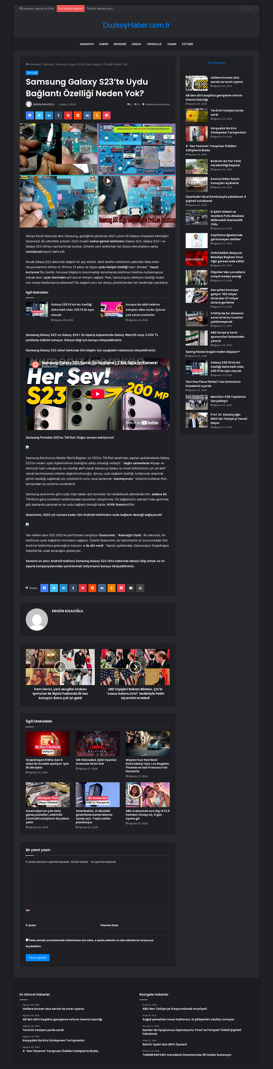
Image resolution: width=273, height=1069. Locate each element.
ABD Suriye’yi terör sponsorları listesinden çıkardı (227, 337)
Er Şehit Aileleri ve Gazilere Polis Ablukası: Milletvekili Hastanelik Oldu (228, 218)
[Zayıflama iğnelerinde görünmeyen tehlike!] (197, 240)
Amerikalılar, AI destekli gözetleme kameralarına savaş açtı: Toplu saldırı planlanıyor (94, 816)
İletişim (187, 44)
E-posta (32, 925)
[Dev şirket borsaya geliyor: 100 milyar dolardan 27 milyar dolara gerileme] (197, 295)
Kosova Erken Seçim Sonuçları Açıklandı (225, 181)
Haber (103, 44)
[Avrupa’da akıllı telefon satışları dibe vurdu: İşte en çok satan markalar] (112, 309)
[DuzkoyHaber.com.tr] (136, 25)
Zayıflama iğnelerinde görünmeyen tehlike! (227, 237)
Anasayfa (87, 44)
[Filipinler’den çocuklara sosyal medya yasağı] (197, 277)
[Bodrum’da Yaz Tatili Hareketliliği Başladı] (197, 166)
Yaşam (171, 44)
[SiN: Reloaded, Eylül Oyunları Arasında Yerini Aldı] (98, 743)
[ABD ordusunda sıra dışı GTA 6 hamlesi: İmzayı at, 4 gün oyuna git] (148, 794)
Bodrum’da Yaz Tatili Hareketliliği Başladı (226, 163)
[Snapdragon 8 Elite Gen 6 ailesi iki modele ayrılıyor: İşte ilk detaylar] (48, 743)
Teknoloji (154, 44)
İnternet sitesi (109, 925)
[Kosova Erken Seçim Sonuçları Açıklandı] (197, 184)
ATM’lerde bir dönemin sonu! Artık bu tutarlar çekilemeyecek (227, 317)
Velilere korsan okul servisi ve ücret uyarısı (227, 80)
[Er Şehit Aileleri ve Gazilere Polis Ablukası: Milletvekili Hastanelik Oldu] (197, 217)
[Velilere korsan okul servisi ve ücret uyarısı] (197, 83)
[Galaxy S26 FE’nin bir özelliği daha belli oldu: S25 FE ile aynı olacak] (37, 309)
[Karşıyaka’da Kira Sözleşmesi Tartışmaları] (197, 133)
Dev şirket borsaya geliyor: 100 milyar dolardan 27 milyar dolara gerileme (224, 296)
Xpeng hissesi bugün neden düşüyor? (213, 352)
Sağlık (136, 44)
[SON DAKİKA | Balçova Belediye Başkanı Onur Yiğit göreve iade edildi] (197, 258)
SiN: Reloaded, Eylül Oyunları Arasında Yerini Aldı (96, 762)
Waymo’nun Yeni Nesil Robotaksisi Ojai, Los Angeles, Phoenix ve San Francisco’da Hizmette (147, 765)
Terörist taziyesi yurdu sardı (104, 8)
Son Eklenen (216, 63)
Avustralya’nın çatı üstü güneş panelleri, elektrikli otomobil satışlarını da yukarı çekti (47, 816)
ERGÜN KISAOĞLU (43, 104)
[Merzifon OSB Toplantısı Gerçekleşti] (197, 402)
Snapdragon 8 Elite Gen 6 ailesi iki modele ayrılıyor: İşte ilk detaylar (47, 763)
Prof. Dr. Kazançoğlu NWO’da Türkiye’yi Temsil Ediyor (229, 419)
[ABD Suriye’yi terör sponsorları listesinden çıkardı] (197, 338)
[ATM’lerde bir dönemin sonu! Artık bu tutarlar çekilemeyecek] (197, 318)
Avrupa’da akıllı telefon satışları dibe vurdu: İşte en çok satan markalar (145, 310)
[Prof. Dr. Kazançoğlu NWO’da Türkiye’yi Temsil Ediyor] (197, 420)
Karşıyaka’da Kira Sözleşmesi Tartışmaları (228, 130)
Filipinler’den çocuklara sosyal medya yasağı (228, 274)
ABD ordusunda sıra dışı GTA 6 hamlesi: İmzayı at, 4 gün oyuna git (148, 815)
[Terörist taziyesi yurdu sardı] (197, 115)
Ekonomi (120, 44)
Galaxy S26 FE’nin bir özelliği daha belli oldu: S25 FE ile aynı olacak (72, 310)
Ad (28, 910)
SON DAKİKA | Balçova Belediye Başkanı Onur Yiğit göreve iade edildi (227, 257)
